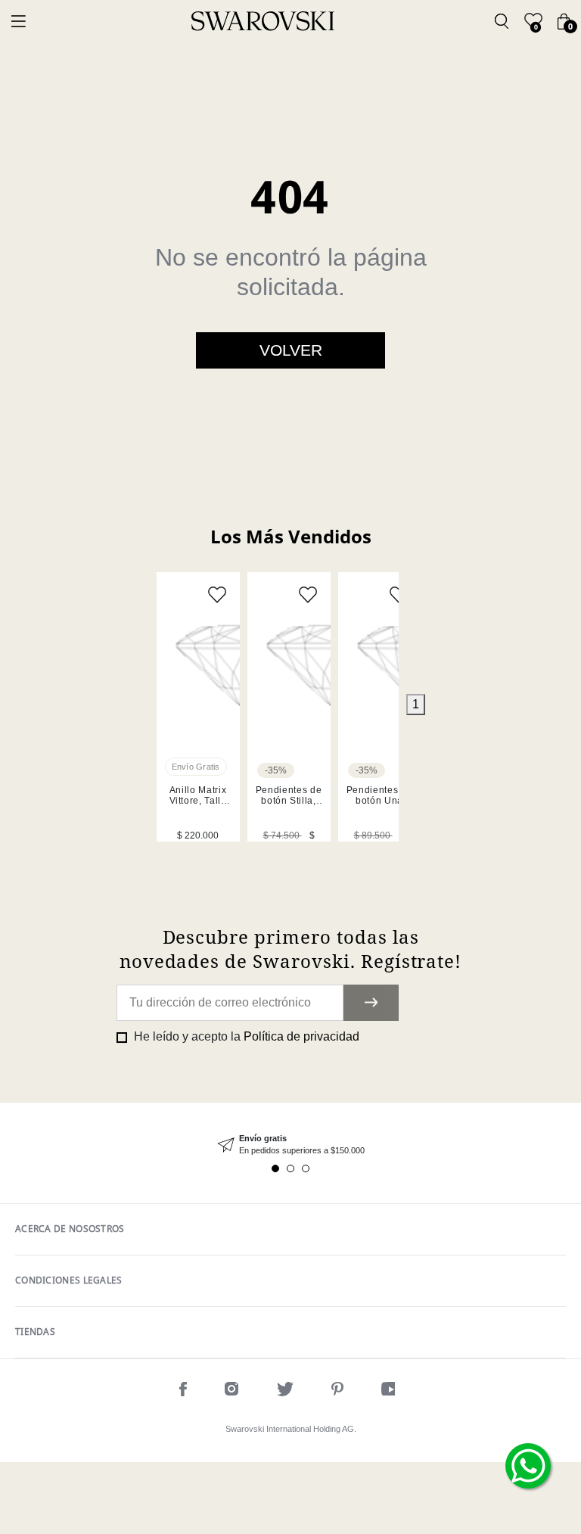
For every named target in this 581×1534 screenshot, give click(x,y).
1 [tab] (415, 704)
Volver (290, 350)
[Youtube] (391, 1391)
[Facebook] (183, 1391)
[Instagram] (232, 1391)
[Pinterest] (337, 1391)
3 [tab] (305, 1168)
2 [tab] (290, 1168)
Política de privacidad (301, 1036)
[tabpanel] (198, 707)
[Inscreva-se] (371, 1003)
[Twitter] (285, 1391)
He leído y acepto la (245, 1036)
